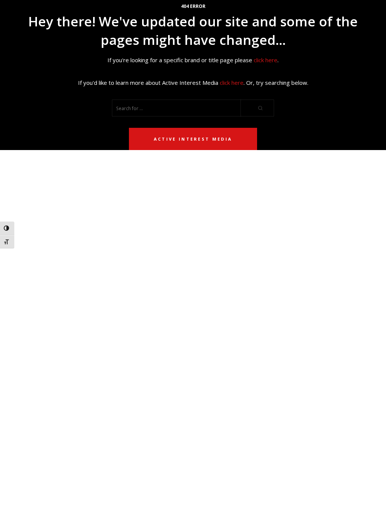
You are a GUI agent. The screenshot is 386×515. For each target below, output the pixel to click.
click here (265, 60)
